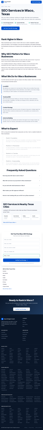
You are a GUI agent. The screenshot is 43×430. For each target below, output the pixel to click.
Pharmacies (28, 377)
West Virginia (20, 362)
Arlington (5, 284)
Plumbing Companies (29, 396)
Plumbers (27, 369)
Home (2, 6)
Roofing (24, 340)
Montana (2, 356)
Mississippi (28, 354)
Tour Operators (12, 385)
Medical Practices (12, 372)
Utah (27, 361)
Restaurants (25, 334)
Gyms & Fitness (3, 375)
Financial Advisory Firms (38, 401)
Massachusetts (3, 354)
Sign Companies (20, 388)
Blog (23, 326)
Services (24, 322)
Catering (35, 382)
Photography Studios (21, 382)
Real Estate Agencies (21, 398)
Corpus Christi (6, 286)
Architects (3, 382)
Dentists (24, 338)
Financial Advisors (29, 385)
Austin (4, 277)
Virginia (2, 362)
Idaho (10, 351)
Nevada (19, 356)
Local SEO (3, 332)
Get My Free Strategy (20, 309)
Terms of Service (38, 427)
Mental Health (12, 377)
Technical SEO (4, 334)
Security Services (29, 388)
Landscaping (3, 374)
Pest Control (20, 374)
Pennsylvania (20, 359)
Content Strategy (4, 336)
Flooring (19, 380)
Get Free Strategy (36, 2)
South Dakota (3, 361)
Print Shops (11, 388)
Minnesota (19, 354)
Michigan (11, 354)
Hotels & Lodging (37, 383)
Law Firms (24, 336)
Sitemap (25, 427)
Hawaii (2, 351)
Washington (11, 362)
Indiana (27, 351)
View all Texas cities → (7, 288)
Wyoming (35, 362)
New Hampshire (28, 356)
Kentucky (11, 353)
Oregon (11, 359)
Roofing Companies (13, 398)
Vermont (35, 361)
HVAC (35, 369)
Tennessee (11, 361)
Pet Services (20, 375)
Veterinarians (28, 372)
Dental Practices (20, 396)
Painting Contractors (29, 380)
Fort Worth (5, 279)
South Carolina (36, 359)
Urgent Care (20, 377)
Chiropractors (20, 372)
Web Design (3, 388)
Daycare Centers (29, 375)
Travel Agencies (4, 385)
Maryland (35, 353)
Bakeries (11, 383)
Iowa (35, 351)
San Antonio (5, 273)
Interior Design (12, 382)
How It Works (25, 324)
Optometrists (36, 377)
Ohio (35, 417)
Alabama (2, 348)
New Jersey (36, 356)
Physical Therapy (4, 377)
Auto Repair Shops (29, 398)
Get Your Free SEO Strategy (10, 28)
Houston (4, 271)
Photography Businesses (13, 401)
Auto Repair (20, 371)
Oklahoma (3, 359)
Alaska (11, 348)
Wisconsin (28, 362)
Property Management (21, 385)
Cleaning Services (13, 374)
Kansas (2, 353)
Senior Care (36, 375)
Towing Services (4, 390)
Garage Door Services (5, 380)
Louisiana (19, 353)
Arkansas (27, 348)
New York (11, 417)
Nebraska (11, 356)
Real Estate (28, 371)
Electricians (3, 371)
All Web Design (25, 332)
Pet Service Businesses (29, 401)
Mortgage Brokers (37, 385)
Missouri (35, 354)
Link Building (3, 338)
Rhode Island (28, 359)
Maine (27, 353)
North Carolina (20, 417)
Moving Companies (29, 374)
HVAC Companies (37, 396)
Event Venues (28, 382)
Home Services (36, 372)
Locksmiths (36, 388)
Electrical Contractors (4, 398)
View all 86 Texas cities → (9, 222)
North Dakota (28, 417)
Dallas (4, 275)
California (35, 348)
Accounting (3, 372)
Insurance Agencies (4, 401)
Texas (6, 6)
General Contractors (37, 380)
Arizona (19, 348)
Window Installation (13, 380)
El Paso (4, 282)
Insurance (36, 371)
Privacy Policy (31, 427)
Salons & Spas (12, 375)
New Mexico (3, 417)
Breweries (27, 383)
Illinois (19, 351)
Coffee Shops (20, 383)
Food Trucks (3, 383)
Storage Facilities (37, 374)
